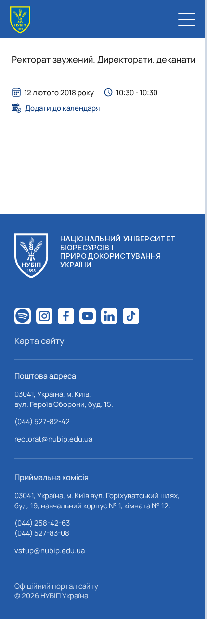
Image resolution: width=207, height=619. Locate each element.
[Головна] (20, 20)
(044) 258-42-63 (42, 523)
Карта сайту (39, 340)
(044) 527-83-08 (41, 533)
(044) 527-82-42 (42, 422)
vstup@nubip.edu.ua (49, 550)
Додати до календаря (62, 108)
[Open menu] (186, 19)
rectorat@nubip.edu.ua (53, 439)
